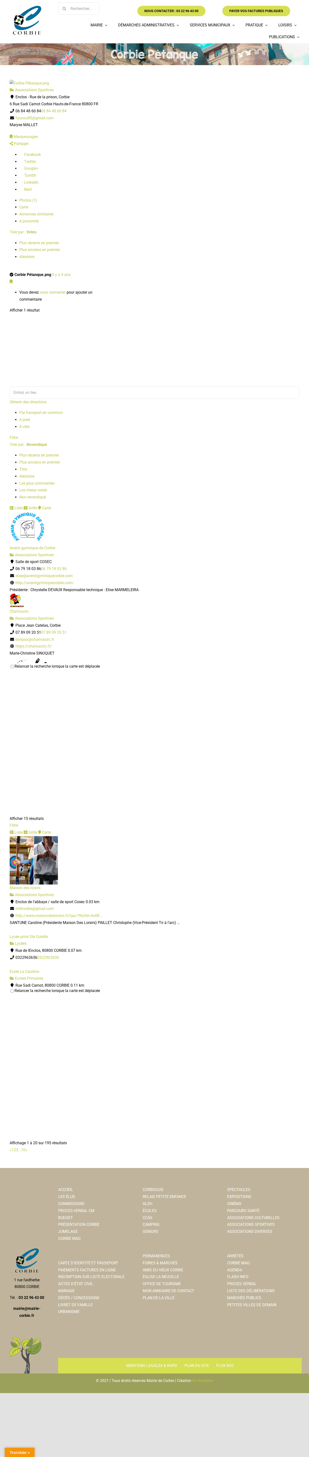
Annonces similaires (36, 214)
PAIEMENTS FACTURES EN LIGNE (87, 1270)
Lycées (20, 943)
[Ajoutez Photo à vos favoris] (11, 281)
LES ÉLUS (66, 1196)
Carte (23, 207)
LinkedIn (31, 182)
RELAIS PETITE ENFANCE (164, 1196)
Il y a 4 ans (61, 274)
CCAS (147, 1217)
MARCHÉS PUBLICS (244, 1298)
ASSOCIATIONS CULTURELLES (253, 1217)
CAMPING (151, 1224)
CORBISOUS (153, 1189)
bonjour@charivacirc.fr (34, 639)
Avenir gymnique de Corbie (32, 548)
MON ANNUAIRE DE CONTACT (168, 1291)
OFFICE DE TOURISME (162, 1284)
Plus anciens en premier (39, 249)
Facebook (32, 154)
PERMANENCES (156, 1256)
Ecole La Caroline (24, 971)
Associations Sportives (34, 90)
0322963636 (48, 957)
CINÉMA (234, 1203)
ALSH (147, 1203)
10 (23, 1150)
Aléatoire (26, 256)
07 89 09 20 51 (54, 632)
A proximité (29, 221)
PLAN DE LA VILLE (159, 1298)
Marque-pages (25, 136)
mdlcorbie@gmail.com (34, 908)
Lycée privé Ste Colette (29, 936)
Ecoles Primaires (28, 978)
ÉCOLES (150, 1210)
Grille (32, 508)
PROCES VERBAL (242, 1284)
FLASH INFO (237, 1276)
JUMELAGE (68, 1231)
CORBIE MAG (69, 1238)
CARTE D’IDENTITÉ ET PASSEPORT (88, 1263)
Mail (27, 189)
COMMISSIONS (71, 1203)
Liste (18, 508)
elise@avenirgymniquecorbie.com (44, 575)
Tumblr (29, 175)
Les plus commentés (37, 483)
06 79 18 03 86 (54, 568)
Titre (23, 469)
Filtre (14, 437)
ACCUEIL (65, 1189)
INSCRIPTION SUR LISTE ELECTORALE (91, 1276)
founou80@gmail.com (34, 118)
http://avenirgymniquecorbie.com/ (44, 582)
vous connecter (53, 292)
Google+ (30, 168)
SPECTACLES (238, 1189)
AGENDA (234, 1270)
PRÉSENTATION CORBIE (78, 1224)
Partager (20, 143)
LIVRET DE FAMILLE (75, 1305)
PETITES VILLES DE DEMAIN (251, 1305)
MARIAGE (66, 1291)
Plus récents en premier (39, 243)
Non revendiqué (32, 497)
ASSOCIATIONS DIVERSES (249, 1231)
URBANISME (68, 1311)
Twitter (29, 161)
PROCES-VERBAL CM (76, 1210)
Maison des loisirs (25, 887)
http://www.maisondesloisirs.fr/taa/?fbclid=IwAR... (58, 915)
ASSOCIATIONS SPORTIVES (251, 1224)
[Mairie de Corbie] (26, 7)
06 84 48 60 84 (54, 111)
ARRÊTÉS (235, 1256)
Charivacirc (19, 611)
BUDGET (65, 1217)
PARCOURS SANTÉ (243, 1210)
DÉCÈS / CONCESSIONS (78, 1298)
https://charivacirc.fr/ (33, 646)
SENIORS (150, 1231)
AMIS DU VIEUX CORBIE (163, 1270)
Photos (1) (28, 200)
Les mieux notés (33, 490)
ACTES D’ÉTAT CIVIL (75, 1284)
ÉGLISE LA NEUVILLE (161, 1276)
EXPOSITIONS (239, 1196)
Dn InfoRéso (202, 1380)
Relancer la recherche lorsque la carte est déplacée (57, 666)
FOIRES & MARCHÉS (160, 1263)
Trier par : (23, 232)
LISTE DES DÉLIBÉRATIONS (251, 1291)
